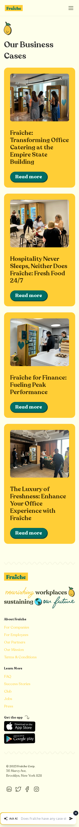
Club (8, 691)
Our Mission (14, 649)
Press (8, 706)
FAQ (7, 676)
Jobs (8, 698)
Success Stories (17, 683)
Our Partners (14, 642)
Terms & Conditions (20, 657)
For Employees (16, 634)
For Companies (16, 627)
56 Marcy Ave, (16, 771)
